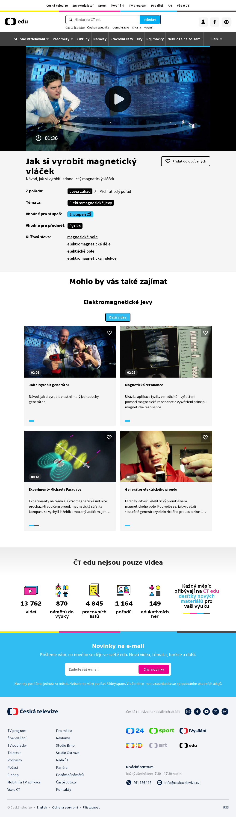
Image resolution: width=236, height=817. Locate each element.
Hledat (150, 19)
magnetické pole (82, 236)
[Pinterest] (226, 22)
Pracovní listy (121, 39)
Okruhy (83, 39)
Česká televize (57, 5)
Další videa (118, 317)
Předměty (61, 39)
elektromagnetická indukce (92, 258)
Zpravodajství (83, 5)
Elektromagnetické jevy (90, 202)
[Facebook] (214, 22)
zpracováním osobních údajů (199, 683)
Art (170, 5)
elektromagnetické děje (89, 244)
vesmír (149, 27)
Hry (139, 39)
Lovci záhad (80, 191)
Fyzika (75, 225)
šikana (136, 27)
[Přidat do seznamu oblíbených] (109, 332)
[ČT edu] (16, 23)
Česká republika (98, 27)
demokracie (120, 27)
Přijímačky (155, 39)
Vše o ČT (183, 5)
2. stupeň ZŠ (80, 214)
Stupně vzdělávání (29, 39)
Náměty (99, 39)
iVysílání (117, 5)
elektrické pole (80, 251)
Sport (102, 5)
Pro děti (157, 5)
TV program (138, 5)
